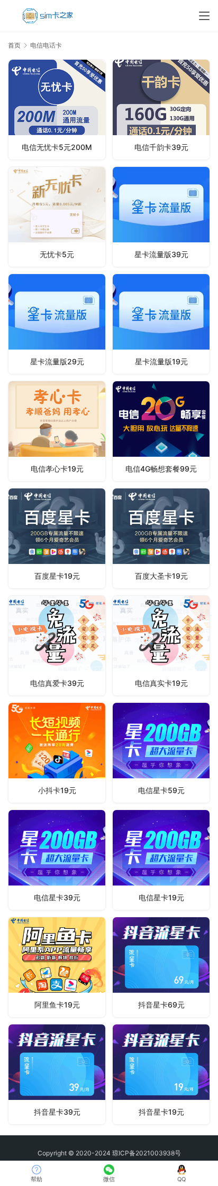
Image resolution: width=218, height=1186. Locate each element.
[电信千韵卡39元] (161, 109)
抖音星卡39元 (57, 1111)
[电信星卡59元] (161, 753)
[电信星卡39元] (56, 860)
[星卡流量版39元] (161, 217)
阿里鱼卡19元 (57, 1004)
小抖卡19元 (57, 790)
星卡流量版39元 (161, 254)
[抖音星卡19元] (161, 1074)
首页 (14, 45)
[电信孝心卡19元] (56, 431)
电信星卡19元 (161, 897)
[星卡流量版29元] (56, 324)
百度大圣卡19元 (161, 575)
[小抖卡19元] (56, 753)
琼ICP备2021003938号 (146, 1153)
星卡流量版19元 (161, 361)
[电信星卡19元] (161, 860)
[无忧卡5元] (56, 217)
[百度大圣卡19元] (161, 538)
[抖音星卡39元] (56, 1074)
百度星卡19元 (57, 575)
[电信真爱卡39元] (56, 645)
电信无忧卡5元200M (57, 147)
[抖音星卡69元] (161, 967)
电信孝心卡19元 (57, 468)
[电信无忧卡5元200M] (56, 109)
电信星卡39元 (57, 897)
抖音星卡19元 (161, 1111)
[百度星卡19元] (56, 538)
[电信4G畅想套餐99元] (161, 431)
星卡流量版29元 (57, 361)
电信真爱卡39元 (57, 683)
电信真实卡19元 (161, 683)
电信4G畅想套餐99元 (161, 468)
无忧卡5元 (57, 254)
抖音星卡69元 (161, 1004)
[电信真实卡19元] (161, 645)
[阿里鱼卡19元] (56, 967)
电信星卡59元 (161, 790)
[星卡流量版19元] (161, 324)
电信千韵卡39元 (161, 147)
